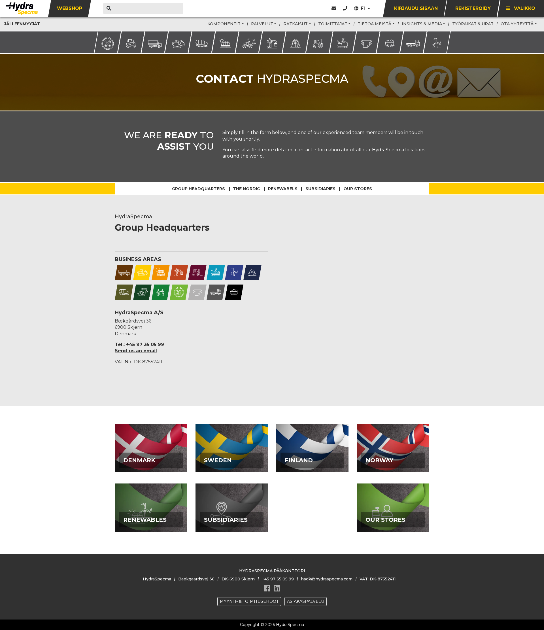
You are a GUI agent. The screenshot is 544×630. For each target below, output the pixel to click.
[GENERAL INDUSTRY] (179, 272)
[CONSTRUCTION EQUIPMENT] (142, 272)
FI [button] (363, 8)
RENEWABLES (151, 518)
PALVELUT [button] (262, 23)
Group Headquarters (198, 188)
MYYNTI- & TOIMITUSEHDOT (249, 601)
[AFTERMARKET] (179, 292)
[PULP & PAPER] (197, 292)
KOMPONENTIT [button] (224, 23)
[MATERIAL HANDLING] (197, 272)
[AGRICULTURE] (161, 292)
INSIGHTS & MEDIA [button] (422, 23)
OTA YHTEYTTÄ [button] (517, 23)
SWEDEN (231, 459)
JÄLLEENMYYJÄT (22, 23)
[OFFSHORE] (216, 272)
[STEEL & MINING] (234, 292)
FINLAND (312, 459)
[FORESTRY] (142, 292)
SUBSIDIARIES (231, 518)
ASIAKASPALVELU (305, 601)
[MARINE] (252, 272)
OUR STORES (393, 518)
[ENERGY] (161, 272)
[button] (345, 8)
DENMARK (151, 459)
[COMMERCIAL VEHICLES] (124, 272)
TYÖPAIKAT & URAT (473, 23)
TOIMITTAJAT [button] (332, 23)
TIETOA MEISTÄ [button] (374, 23)
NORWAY (393, 459)
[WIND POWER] (234, 272)
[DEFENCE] (124, 292)
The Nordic (246, 188)
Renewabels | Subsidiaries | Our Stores (320, 188)
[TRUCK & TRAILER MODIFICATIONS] (216, 292)
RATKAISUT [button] (295, 23)
